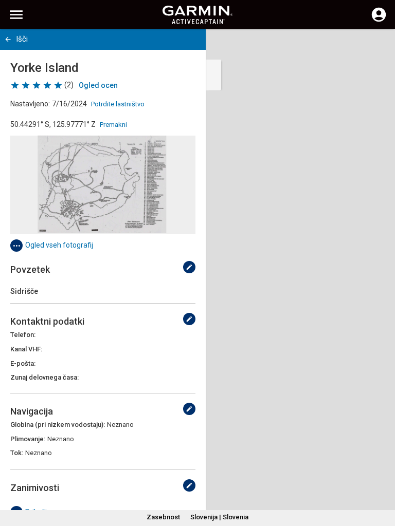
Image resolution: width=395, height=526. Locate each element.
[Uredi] (189, 267)
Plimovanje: (27, 439)
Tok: (16, 453)
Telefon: (22, 335)
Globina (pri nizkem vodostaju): (57, 424)
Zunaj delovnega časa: (44, 377)
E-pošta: (22, 363)
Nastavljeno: (30, 104)
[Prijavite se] (378, 20)
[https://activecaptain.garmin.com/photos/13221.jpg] (102, 185)
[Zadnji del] (8, 39)
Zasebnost (163, 517)
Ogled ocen (98, 85)
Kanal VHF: (26, 349)
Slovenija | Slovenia (219, 517)
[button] (382, 479)
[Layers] (377, 46)
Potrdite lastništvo (118, 104)
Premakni (113, 124)
